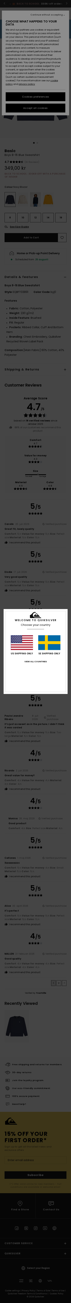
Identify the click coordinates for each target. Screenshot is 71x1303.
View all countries (35, 661)
